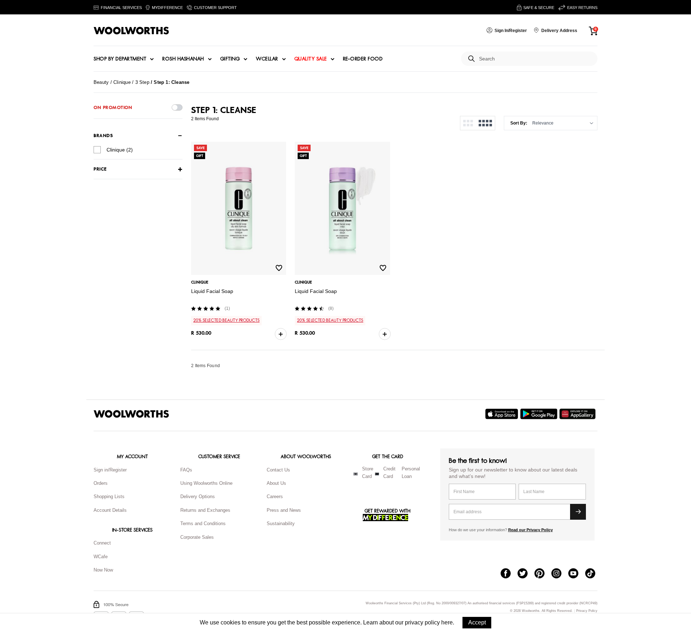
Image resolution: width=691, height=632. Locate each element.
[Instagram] (559, 574)
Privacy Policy (586, 611)
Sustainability (281, 523)
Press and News (284, 510)
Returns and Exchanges (205, 510)
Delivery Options (197, 496)
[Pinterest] (542, 574)
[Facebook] (509, 574)
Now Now (103, 570)
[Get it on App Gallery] (578, 413)
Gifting (230, 59)
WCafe (101, 556)
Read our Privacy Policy (530, 530)
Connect (102, 543)
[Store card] (355, 474)
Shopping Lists (109, 496)
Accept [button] (477, 622)
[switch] (177, 107)
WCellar (267, 59)
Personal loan (411, 472)
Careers (275, 496)
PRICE (100, 169)
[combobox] (535, 59)
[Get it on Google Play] (539, 413)
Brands (103, 135)
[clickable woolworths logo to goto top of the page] (131, 414)
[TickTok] (593, 574)
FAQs (186, 470)
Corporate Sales (197, 537)
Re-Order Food (363, 59)
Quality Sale (310, 59)
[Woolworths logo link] (131, 31)
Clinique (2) (120, 150)
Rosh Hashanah (183, 59)
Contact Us (278, 470)
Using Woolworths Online (206, 483)
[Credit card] (377, 474)
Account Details (110, 510)
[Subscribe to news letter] (578, 512)
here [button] (447, 622)
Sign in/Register (110, 470)
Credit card (389, 472)
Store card (367, 472)
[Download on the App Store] (502, 413)
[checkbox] (97, 149)
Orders (101, 483)
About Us (276, 483)
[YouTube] (576, 574)
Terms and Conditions (203, 523)
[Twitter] (526, 574)
